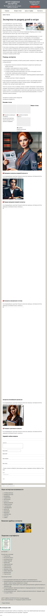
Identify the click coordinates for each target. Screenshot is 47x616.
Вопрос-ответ (18, 11)
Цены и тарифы (29, 11)
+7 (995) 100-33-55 (34, 3)
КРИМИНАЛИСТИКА (8, 494)
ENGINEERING (7, 496)
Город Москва (7, 556)
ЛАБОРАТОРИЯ (7, 498)
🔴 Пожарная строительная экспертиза (12, 428)
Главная (7, 11)
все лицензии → (5, 551)
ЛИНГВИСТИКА (7, 514)
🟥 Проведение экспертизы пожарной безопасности (15, 173)
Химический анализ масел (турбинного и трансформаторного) (23, 579)
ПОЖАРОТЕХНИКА (8, 504)
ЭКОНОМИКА (7, 511)
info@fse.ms (35, 4)
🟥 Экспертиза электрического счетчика (12, 300)
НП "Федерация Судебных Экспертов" (22, 599)
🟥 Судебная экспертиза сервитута (22, 115)
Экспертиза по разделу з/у (9, 99)
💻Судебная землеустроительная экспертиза (21, 129)
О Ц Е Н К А (6, 501)
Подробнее (25, 612)
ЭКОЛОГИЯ (6, 509)
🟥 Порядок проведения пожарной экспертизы (14, 202)
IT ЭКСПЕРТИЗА (7, 506)
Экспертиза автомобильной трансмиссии (12, 399)
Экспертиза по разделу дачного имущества (12, 97)
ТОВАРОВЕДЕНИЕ (8, 507)
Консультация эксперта (6, 576)
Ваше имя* (5, 453)
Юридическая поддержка (7, 484)
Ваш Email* (5, 450)
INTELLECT (6, 516)
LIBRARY (6, 517)
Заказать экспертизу (34, 6)
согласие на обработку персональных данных (16, 468)
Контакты (40, 11)
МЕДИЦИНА (6, 512)
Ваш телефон (5, 458)
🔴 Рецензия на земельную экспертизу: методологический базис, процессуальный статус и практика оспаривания (9, 118)
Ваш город (5, 463)
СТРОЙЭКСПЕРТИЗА (8, 493)
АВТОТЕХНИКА (7, 499)
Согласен (1, 615)
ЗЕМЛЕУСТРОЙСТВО (6, 14)
